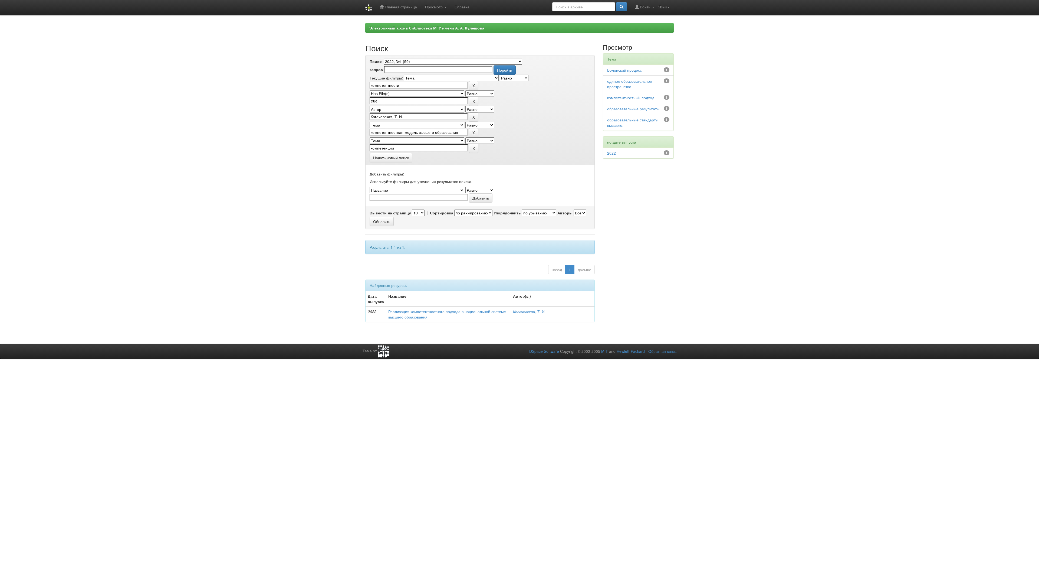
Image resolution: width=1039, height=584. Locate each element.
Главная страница (400, 6)
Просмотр (434, 6)
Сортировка (441, 212)
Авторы (565, 212)
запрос (376, 69)
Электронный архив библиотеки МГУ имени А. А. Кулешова (426, 28)
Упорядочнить (507, 212)
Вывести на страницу (390, 212)
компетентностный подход (630, 97)
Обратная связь (662, 351)
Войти (645, 6)
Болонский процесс (624, 70)
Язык (662, 6)
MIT (604, 351)
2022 (611, 153)
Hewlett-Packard (631, 351)
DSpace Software (544, 351)
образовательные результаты (633, 108)
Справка (462, 6)
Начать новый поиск (391, 157)
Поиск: (376, 61)
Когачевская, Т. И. (529, 311)
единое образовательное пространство (629, 83)
